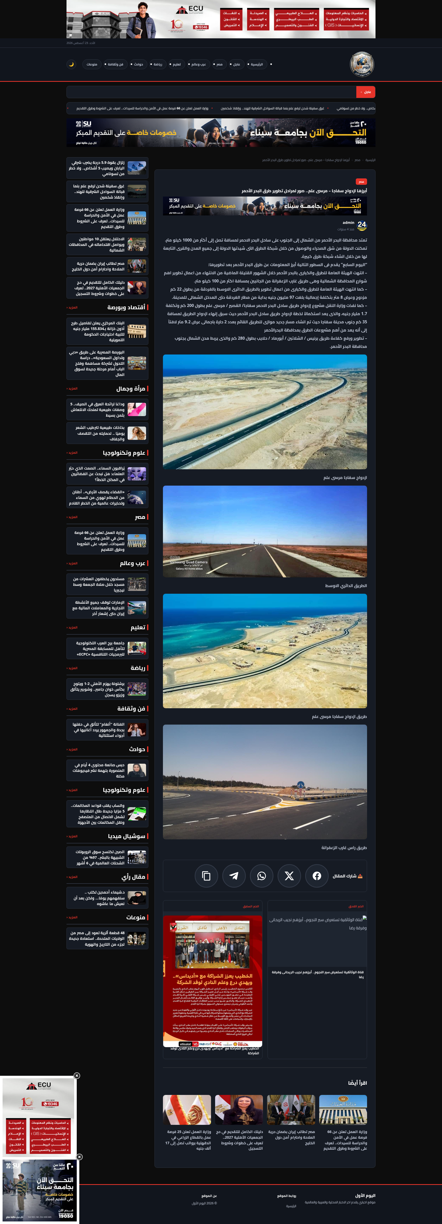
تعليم (177, 64)
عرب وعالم (199, 64)
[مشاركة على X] (289, 876)
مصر (220, 64)
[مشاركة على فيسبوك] (317, 876)
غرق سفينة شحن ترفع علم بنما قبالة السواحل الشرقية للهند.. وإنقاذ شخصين (294, 108)
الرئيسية (257, 64)
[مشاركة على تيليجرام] (234, 876)
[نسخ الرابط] (206, 876)
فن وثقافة (115, 64)
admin (348, 222)
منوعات (92, 64)
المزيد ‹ (72, 307)
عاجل (236, 64)
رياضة (158, 64)
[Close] (77, 1076)
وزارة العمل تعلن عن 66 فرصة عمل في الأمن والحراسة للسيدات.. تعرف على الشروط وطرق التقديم (164, 108)
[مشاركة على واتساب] (261, 876)
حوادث (138, 64)
